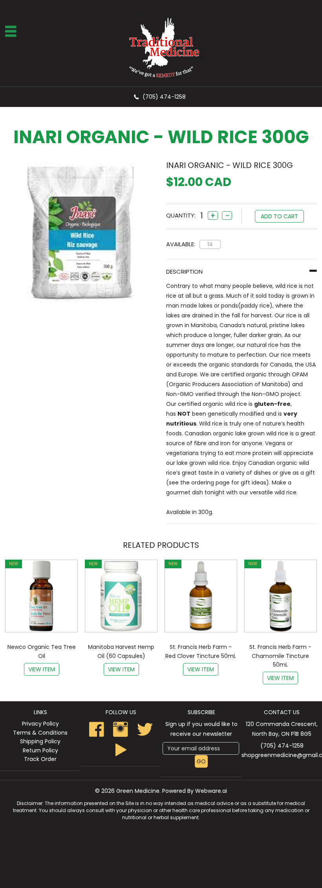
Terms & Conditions (40, 733)
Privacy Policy (40, 724)
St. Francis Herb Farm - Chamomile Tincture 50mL (280, 656)
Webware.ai (211, 791)
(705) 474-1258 (164, 97)
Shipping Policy (40, 741)
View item (41, 669)
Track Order (40, 759)
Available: (180, 244)
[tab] (241, 271)
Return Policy (40, 750)
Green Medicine (137, 791)
